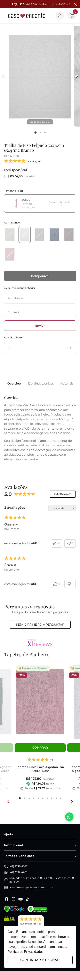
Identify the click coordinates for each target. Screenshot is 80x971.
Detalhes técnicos (41, 383)
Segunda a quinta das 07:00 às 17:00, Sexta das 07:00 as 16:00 (41, 879)
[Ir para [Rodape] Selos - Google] (14, 909)
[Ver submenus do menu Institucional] (75, 845)
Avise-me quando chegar (19, 287)
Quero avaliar (62, 494)
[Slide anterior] (8, 801)
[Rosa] (10, 254)
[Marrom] (69, 234)
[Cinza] (39, 234)
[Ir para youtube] (20, 899)
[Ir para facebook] (6, 899)
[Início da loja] (26, 15)
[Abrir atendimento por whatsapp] (69, 816)
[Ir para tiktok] (27, 899)
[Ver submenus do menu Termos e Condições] (75, 856)
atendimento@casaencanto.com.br (31, 887)
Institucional (13, 845)
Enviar (40, 325)
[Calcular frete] (70, 347)
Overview (14, 383)
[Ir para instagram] (13, 899)
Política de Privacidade (25, 951)
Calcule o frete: (13, 337)
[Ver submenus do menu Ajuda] (75, 834)
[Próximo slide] (71, 801)
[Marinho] (54, 234)
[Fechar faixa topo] (75, 4)
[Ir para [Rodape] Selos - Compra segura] (37, 909)
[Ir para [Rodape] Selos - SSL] (9, 922)
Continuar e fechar (40, 960)
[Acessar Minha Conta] (60, 15)
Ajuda (8, 834)
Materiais (66, 383)
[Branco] (24, 234)
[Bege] (10, 234)
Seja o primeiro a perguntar (40, 624)
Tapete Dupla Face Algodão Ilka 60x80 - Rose (40, 769)
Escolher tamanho (60, 202)
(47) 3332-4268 (18, 866)
